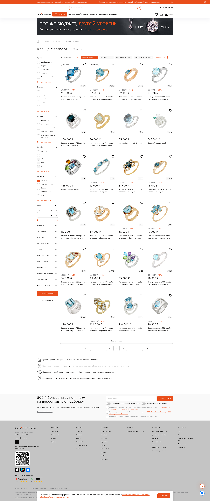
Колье (104, 452)
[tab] (72, 86)
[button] (89, 57)
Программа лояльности (156, 443)
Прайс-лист (55, 435)
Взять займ (54, 431)
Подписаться (165, 398)
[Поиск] (138, 8)
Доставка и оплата (159, 435)
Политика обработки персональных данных (28, 497)
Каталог (62, 14)
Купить (78, 438)
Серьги (104, 438)
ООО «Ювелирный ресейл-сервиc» (129, 409)
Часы (103, 455)
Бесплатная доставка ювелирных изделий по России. (98, 2)
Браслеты (105, 442)
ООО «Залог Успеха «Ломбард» (156, 412)
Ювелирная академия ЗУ (185, 439)
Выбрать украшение (56, 2)
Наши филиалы (21, 438)
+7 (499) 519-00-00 (165, 8)
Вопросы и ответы (159, 447)
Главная (38, 42)
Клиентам (94, 14)
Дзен (17, 442)
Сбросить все (47, 300)
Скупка (53, 442)
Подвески (105, 449)
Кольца (58, 41)
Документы (182, 444)
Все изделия (106, 431)
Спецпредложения (159, 451)
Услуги (86, 14)
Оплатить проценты (159, 431)
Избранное (156, 14)
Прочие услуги (81, 445)
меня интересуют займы (157, 403)
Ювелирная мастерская (135, 431)
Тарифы (53, 438)
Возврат (155, 438)
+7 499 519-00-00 (21, 434)
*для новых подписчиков (44, 411)
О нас (78, 449)
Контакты (181, 447)
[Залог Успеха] (44, 14)
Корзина (161, 14)
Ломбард (71, 14)
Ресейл (79, 14)
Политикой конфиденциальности (136, 495)
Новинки (105, 459)
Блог (179, 435)
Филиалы (113, 14)
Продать (79, 435)
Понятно (164, 496)
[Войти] (168, 14)
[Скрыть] (205, 3)
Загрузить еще (116, 341)
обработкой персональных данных (54, 497)
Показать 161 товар (47, 293)
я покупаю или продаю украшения (126, 403)
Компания (103, 14)
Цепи (103, 445)
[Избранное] (84, 64)
